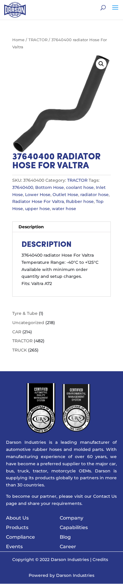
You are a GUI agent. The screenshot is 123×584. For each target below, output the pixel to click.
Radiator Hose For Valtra (38, 201)
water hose (64, 208)
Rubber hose (80, 201)
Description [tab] (31, 226)
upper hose (37, 208)
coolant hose (80, 187)
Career (68, 546)
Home (18, 40)
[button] (101, 63)
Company (71, 518)
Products (17, 527)
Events (14, 546)
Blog (65, 537)
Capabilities (74, 527)
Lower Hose (37, 194)
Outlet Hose (65, 194)
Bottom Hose (49, 187)
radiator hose (94, 194)
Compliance (20, 537)
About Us (17, 518)
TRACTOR (37, 40)
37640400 (22, 187)
